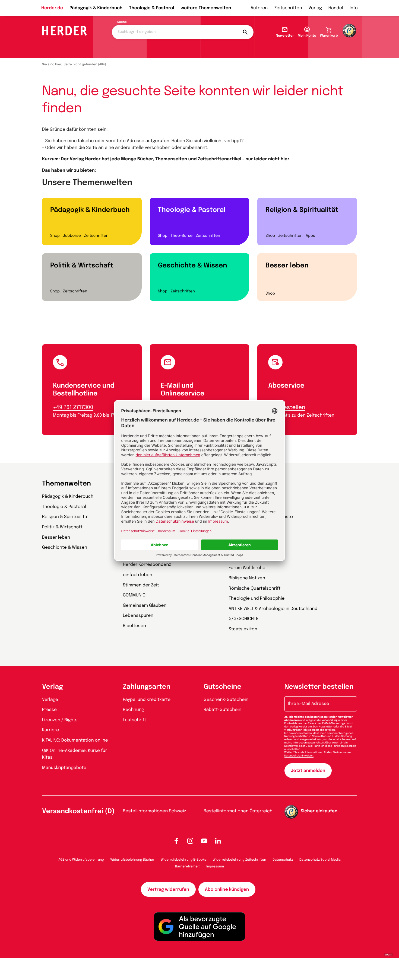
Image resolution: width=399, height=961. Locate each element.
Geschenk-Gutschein (226, 699)
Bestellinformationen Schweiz (154, 811)
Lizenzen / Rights (60, 720)
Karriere (50, 730)
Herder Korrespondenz (147, 564)
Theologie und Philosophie (257, 598)
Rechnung (133, 709)
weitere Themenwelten (205, 8)
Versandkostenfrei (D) (78, 811)
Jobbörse (72, 236)
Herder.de (52, 8)
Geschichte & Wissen (192, 265)
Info (354, 8)
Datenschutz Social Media (320, 859)
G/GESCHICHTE (243, 619)
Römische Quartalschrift (254, 588)
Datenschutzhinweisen (299, 756)
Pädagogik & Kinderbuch (95, 8)
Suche (122, 22)
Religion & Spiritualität (301, 210)
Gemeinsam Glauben (145, 605)
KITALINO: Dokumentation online (75, 740)
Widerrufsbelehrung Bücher (132, 859)
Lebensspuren (138, 615)
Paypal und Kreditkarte (147, 699)
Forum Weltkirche (247, 568)
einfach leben (137, 575)
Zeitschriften (288, 8)
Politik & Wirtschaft (81, 265)
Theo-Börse (181, 236)
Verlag (315, 8)
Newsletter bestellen (319, 687)
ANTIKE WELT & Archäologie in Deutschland (273, 608)
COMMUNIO (134, 595)
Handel (335, 8)
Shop (55, 236)
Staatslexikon (243, 629)
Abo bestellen (286, 407)
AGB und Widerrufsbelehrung (81, 859)
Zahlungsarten (146, 687)
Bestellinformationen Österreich (238, 811)
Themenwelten (66, 483)
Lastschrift (134, 720)
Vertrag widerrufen (168, 889)
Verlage (50, 699)
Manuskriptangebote (64, 767)
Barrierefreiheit (187, 866)
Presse (49, 709)
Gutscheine (222, 687)
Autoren (259, 8)
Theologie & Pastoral (151, 8)
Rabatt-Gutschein (222, 709)
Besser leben (286, 265)
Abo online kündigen (227, 889)
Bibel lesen (134, 626)
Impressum (215, 866)
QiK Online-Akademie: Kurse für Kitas (74, 754)
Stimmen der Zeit (141, 585)
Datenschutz (283, 859)
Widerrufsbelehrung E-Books (183, 859)
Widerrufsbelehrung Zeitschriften (239, 859)
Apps (310, 236)
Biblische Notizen (247, 578)
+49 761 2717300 (73, 407)
